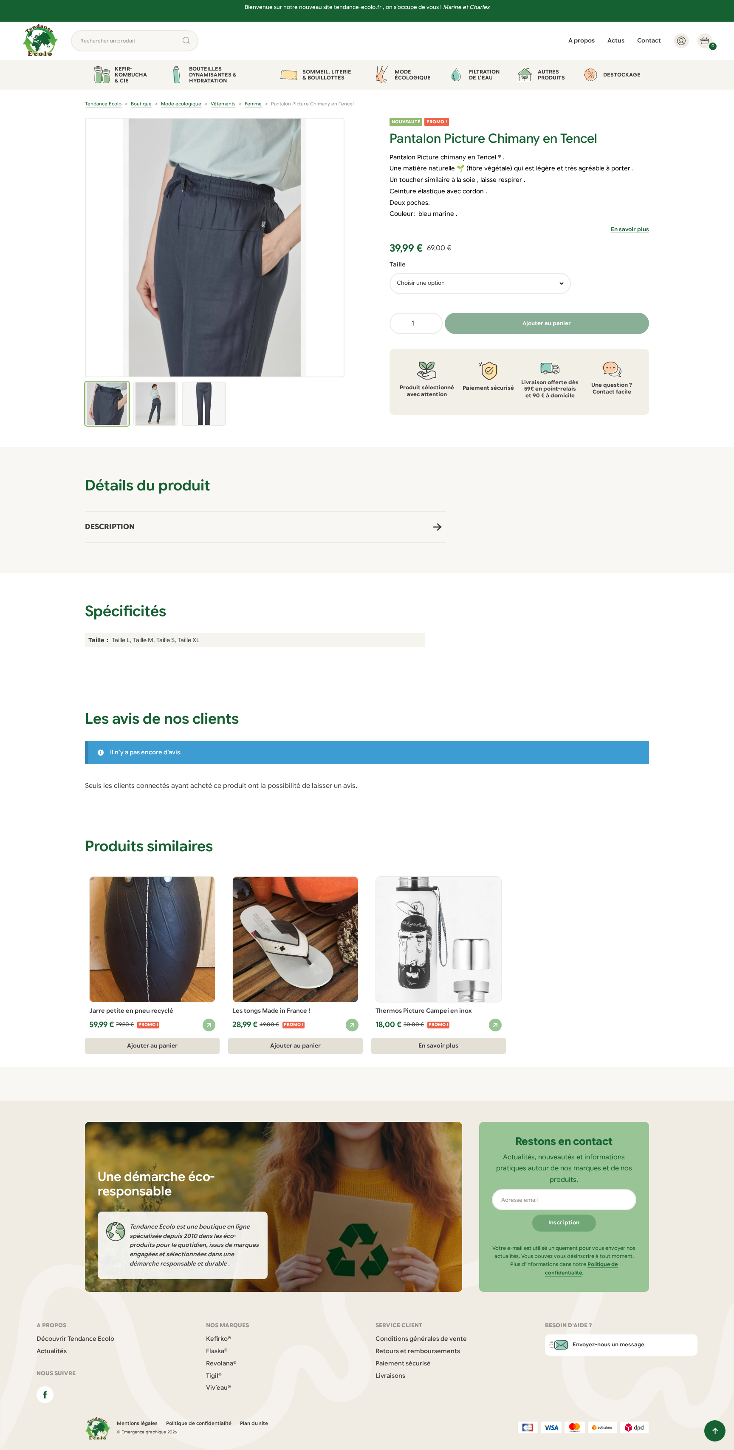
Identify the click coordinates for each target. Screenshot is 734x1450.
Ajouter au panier (546, 323)
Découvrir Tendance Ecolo (75, 1338)
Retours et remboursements (417, 1351)
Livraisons (390, 1375)
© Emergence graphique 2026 (147, 1432)
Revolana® (221, 1363)
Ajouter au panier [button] (152, 1045)
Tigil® (214, 1375)
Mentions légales (137, 1423)
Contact (649, 40)
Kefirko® (218, 1338)
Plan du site (254, 1423)
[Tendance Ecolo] (40, 41)
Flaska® (217, 1351)
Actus (615, 40)
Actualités (52, 1351)
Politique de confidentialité (198, 1423)
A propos (581, 40)
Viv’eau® (218, 1387)
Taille (398, 264)
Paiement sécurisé (403, 1363)
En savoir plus (630, 229)
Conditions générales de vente (421, 1338)
